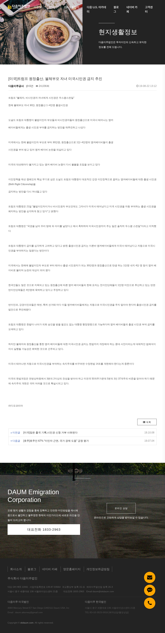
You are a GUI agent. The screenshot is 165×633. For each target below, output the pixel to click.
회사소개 (16, 569)
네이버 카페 (131, 9)
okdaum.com (27, 622)
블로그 (116, 9)
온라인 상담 (121, 508)
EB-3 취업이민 (71, 9)
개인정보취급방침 (98, 569)
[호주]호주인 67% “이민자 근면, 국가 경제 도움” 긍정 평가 (56, 440)
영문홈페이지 (72, 569)
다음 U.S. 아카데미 (96, 9)
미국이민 (53, 9)
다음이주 (38, 9)
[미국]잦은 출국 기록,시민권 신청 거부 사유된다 (50, 432)
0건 (31, 86)
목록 (148, 422)
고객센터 (149, 9)
